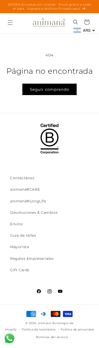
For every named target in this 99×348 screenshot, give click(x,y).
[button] (10, 22)
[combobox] (84, 30)
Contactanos (22, 178)
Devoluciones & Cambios (34, 212)
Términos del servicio (52, 337)
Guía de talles (23, 235)
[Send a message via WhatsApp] (9, 338)
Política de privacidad (77, 329)
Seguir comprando (49, 89)
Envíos (16, 224)
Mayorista (19, 247)
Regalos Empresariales (32, 258)
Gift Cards (19, 270)
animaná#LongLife (28, 201)
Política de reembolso (39, 329)
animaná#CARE (25, 189)
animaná (44, 323)
